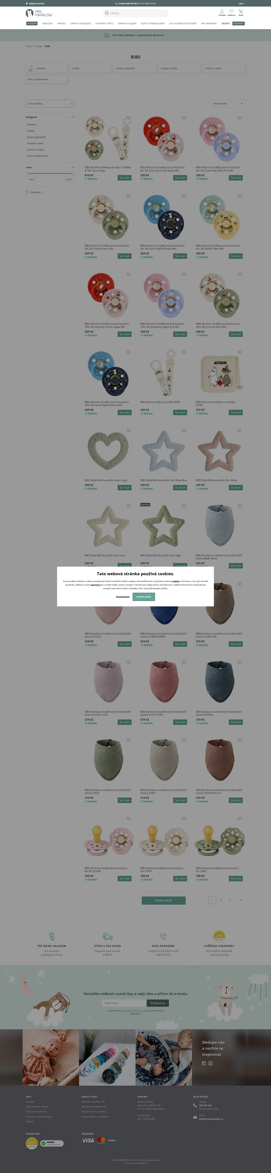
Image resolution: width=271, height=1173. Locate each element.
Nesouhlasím (123, 596)
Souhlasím (144, 596)
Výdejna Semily (36, 3)
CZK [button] (241, 3)
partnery (95, 584)
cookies (176, 581)
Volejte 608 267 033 (128, 3)
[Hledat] (107, 13)
